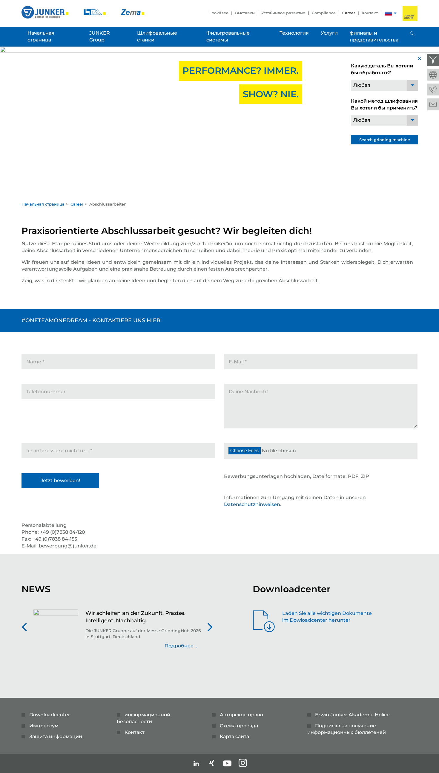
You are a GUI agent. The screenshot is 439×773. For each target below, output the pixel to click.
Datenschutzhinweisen (252, 504)
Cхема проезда (239, 726)
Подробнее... (181, 646)
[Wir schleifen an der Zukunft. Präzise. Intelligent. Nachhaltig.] (55, 632)
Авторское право (241, 715)
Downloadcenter (49, 715)
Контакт (370, 12)
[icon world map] (433, 75)
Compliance (324, 12)
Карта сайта (234, 736)
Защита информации (55, 736)
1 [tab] (219, 192)
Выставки (245, 12)
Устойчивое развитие (283, 12)
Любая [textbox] (361, 85)
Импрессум (44, 726)
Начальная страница (43, 204)
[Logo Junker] (46, 12)
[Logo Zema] (132, 12)
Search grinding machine (384, 139)
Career (348, 12)
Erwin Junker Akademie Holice (352, 715)
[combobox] (384, 85)
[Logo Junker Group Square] (410, 13)
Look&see (218, 12)
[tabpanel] (219, 122)
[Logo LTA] (95, 12)
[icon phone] (433, 89)
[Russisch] (388, 14)
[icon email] (433, 104)
